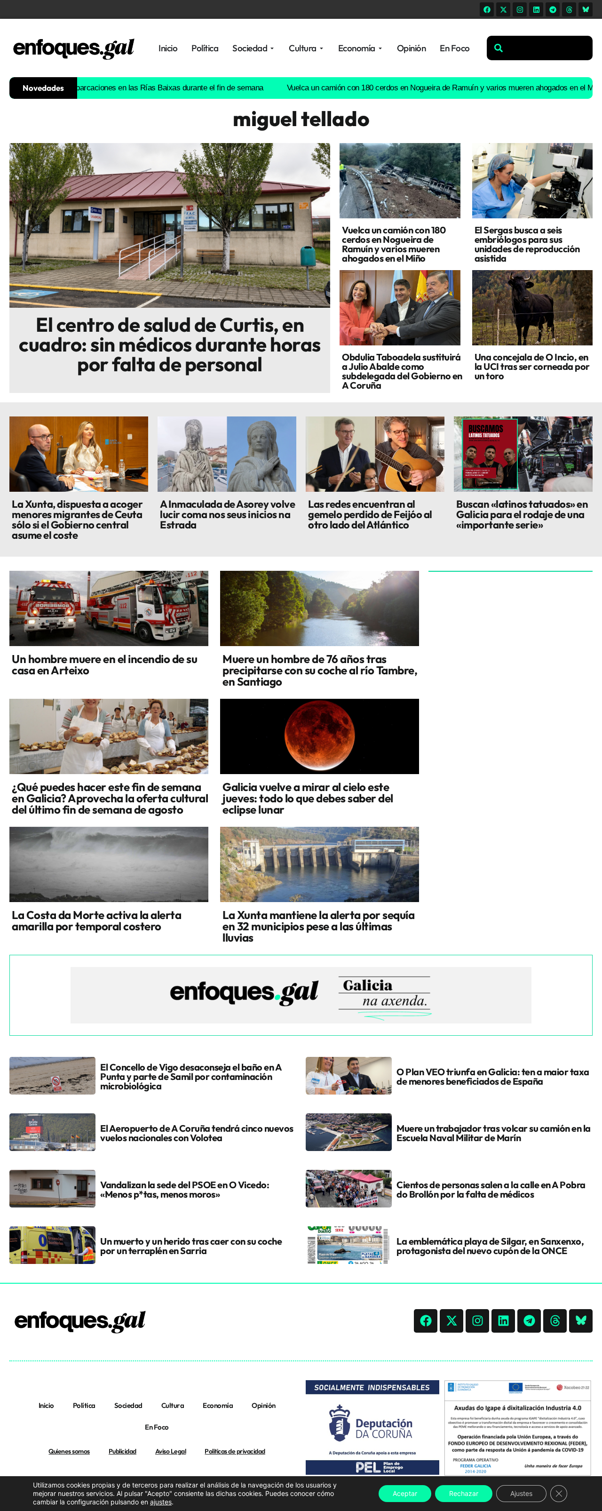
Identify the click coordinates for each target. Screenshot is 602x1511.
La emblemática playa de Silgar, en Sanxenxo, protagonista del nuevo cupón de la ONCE (490, 1245)
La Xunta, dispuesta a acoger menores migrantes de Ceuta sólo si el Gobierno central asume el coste (77, 519)
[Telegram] (553, 9)
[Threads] (569, 9)
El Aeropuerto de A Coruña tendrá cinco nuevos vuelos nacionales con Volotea (196, 1132)
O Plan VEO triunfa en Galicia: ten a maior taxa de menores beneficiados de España (492, 1076)
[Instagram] (520, 9)
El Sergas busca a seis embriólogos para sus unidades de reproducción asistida (527, 244)
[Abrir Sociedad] (272, 48)
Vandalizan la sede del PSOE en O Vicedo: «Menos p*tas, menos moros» (184, 1189)
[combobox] (540, 48)
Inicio (46, 1405)
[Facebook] (487, 9)
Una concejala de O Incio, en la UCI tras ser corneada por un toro (532, 366)
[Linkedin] (536, 9)
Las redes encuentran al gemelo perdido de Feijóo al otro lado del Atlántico (370, 514)
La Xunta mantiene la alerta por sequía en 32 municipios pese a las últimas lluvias (318, 926)
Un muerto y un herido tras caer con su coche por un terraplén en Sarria (191, 1245)
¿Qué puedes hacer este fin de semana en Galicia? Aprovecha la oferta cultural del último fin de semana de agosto (110, 798)
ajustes (161, 1502)
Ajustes (521, 1493)
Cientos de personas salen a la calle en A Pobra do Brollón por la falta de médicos (491, 1189)
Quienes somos (69, 1451)
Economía (218, 1405)
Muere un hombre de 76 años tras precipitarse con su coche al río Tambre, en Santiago (319, 670)
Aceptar (405, 1493)
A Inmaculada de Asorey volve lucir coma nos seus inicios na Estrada (227, 514)
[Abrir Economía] (380, 48)
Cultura (172, 1405)
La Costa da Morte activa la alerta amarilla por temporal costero (96, 920)
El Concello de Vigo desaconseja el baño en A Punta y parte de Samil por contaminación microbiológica (190, 1076)
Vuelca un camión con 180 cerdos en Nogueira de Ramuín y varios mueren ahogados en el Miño (402, 87)
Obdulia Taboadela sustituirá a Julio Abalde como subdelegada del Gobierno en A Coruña (402, 371)
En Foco (157, 1427)
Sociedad (128, 1405)
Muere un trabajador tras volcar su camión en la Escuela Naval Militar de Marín (493, 1132)
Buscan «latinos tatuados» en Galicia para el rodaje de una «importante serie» (522, 514)
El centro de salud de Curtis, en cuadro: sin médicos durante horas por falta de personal (170, 344)
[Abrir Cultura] (321, 48)
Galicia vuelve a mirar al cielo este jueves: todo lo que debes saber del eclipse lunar (307, 798)
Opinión (264, 1405)
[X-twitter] (503, 9)
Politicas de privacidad (235, 1451)
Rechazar (463, 1493)
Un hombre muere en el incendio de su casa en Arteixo (104, 664)
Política (84, 1405)
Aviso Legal (170, 1451)
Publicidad (122, 1451)
